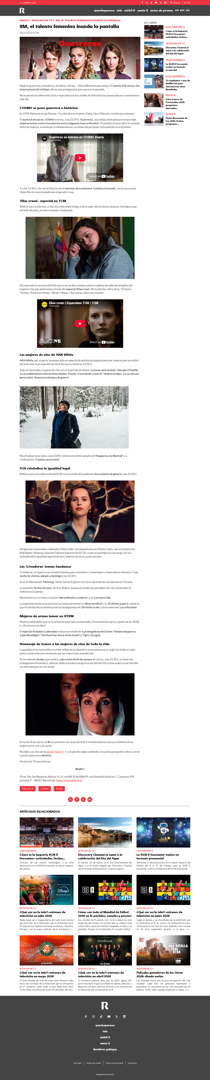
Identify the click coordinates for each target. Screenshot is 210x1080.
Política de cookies (93, 1063)
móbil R (129, 10)
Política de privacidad (114, 1063)
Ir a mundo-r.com (28, 3)
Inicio (24, 20)
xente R (142, 10)
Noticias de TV (42, 20)
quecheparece (104, 10)
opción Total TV (55, 751)
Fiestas (59, 788)
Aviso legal (77, 1063)
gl (185, 2)
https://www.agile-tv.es (69, 780)
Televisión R (27, 788)
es (189, 2)
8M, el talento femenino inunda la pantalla (88, 20)
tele (119, 10)
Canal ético (132, 1063)
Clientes (45, 788)
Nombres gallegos (105, 1049)
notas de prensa (161, 10)
